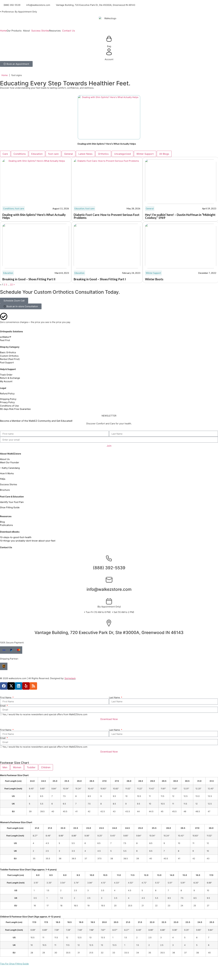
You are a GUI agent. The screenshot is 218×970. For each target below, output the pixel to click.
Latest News (85, 153)
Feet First (5, 340)
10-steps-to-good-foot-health (15, 537)
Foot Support (7, 362)
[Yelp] (26, 686)
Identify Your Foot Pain (12, 502)
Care (5, 153)
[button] (15, 30)
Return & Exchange (10, 378)
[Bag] (109, 38)
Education (37, 153)
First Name (6, 697)
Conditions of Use (9, 405)
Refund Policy (7, 393)
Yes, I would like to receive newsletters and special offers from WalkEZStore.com (45, 714)
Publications (6, 525)
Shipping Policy (8, 399)
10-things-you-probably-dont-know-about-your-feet (27, 540)
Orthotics (103, 153)
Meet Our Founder (10, 462)
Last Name (115, 697)
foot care (53, 153)
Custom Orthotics (9, 355)
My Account (6, 381)
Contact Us (68, 30)
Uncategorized (122, 153)
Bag (109, 46)
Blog (2, 521)
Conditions (19, 153)
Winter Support (145, 153)
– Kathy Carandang (10, 468)
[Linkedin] (18, 686)
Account (109, 59)
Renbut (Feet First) (10, 359)
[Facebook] (3, 686)
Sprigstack (70, 678)
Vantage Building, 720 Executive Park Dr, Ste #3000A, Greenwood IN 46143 (109, 632)
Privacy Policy (7, 402)
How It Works (7, 473)
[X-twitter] (11, 686)
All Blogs (164, 153)
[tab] (5, 767)
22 (11, 284)
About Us (5, 459)
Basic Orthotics (8, 352)
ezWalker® (5, 337)
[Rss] (33, 686)
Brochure (5, 489)
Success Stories (40, 30)
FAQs (2, 479)
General (68, 153)
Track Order (6, 374)
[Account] (109, 52)
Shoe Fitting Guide (10, 507)
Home (3, 30)
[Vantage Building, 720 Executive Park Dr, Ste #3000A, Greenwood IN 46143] (109, 623)
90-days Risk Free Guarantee (15, 409)
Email (3, 706)
